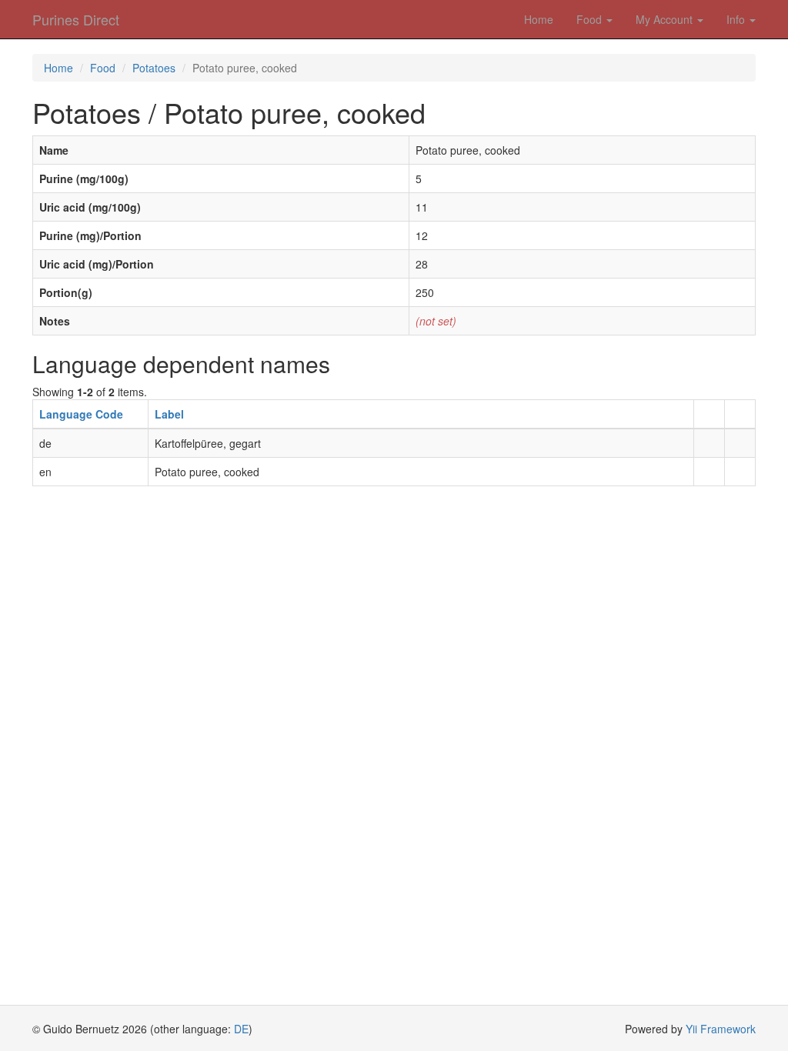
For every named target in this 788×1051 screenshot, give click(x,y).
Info (737, 19)
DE (241, 1028)
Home (538, 19)
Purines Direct (75, 19)
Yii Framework (721, 1028)
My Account (666, 19)
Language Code (81, 414)
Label (169, 414)
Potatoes (153, 67)
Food (590, 19)
